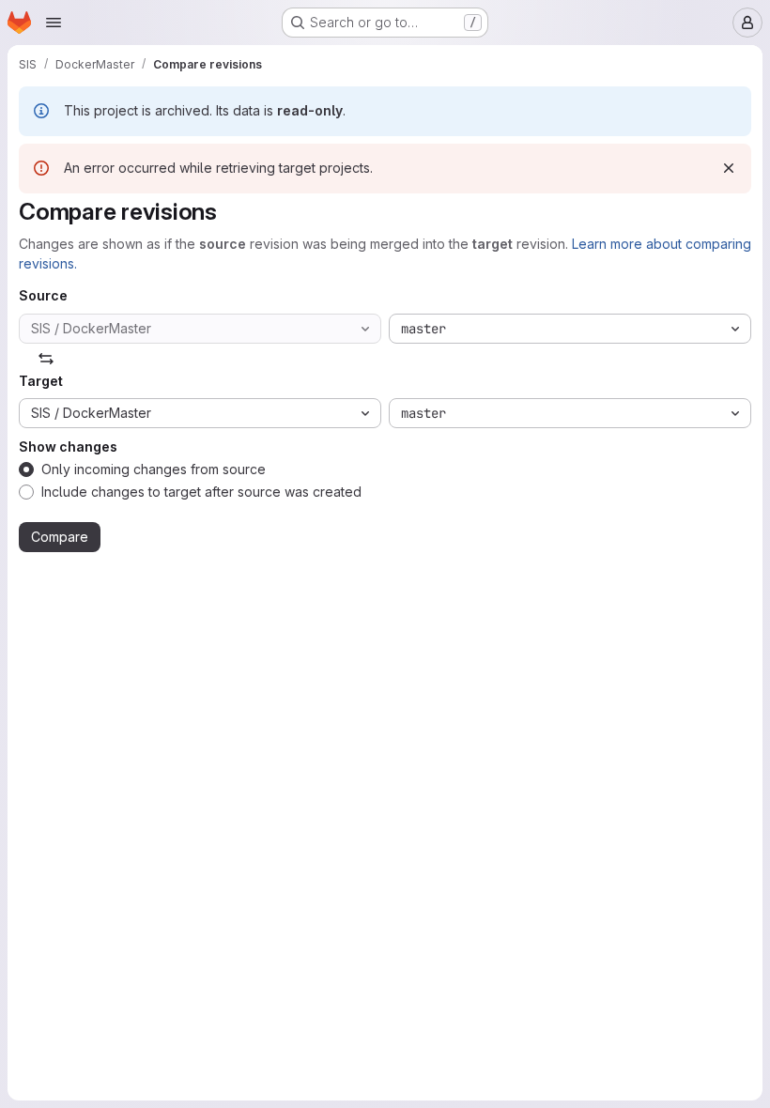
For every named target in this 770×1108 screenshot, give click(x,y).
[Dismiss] (728, 168)
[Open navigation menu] (53, 23)
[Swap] (46, 359)
